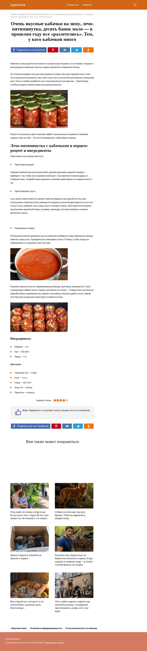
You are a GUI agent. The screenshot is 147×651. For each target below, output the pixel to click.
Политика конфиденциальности (46, 628)
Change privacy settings (54, 643)
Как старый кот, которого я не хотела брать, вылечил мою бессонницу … (26, 604)
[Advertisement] (52, 464)
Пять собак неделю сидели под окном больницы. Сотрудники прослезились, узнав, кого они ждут (72, 606)
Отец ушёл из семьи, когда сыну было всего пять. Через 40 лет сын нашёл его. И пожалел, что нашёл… (29, 515)
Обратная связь (19, 628)
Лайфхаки (87, 5)
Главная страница (17, 14)
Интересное (73, 5)
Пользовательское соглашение (81, 628)
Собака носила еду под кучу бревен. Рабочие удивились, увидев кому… (70, 515)
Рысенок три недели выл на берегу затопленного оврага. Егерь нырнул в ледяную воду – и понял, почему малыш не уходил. (74, 560)
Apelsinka (17, 5)
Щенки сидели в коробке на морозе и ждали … (25, 557)
